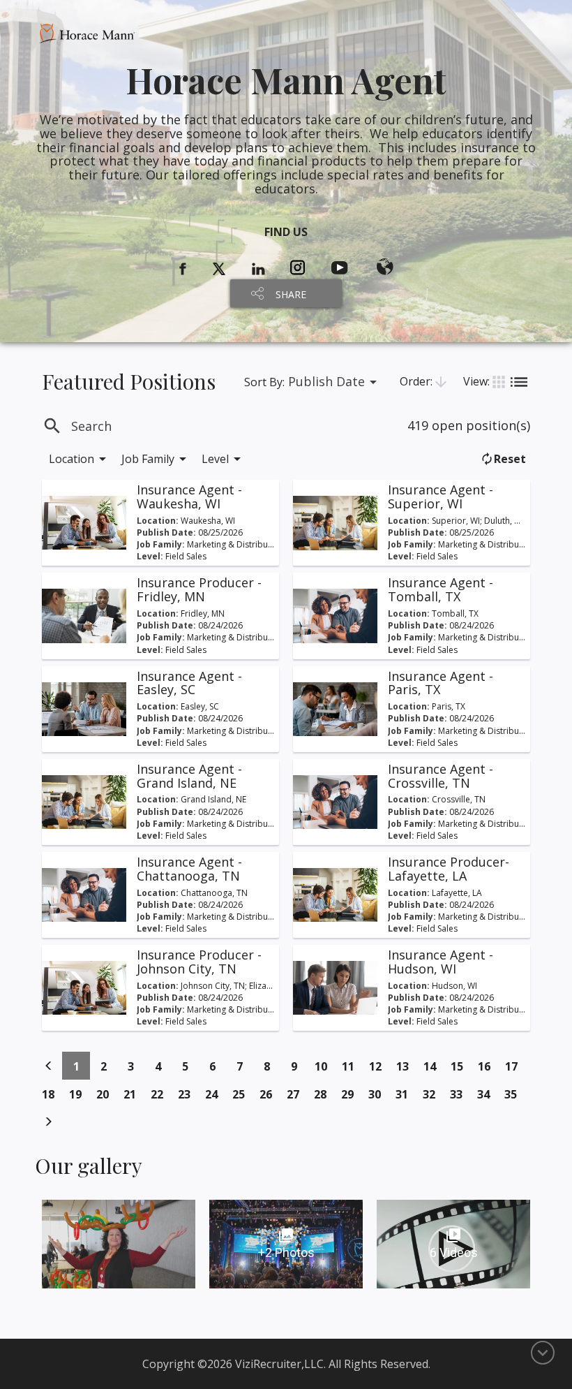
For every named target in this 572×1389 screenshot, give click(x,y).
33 (460, 1094)
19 (79, 1094)
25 (242, 1094)
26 (269, 1094)
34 (487, 1094)
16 (488, 1066)
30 (378, 1094)
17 (515, 1066)
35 (514, 1094)
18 (52, 1094)
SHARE (291, 294)
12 (379, 1066)
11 (352, 1066)
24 (215, 1094)
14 (433, 1066)
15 (461, 1066)
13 (406, 1066)
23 (188, 1094)
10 (325, 1066)
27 (297, 1094)
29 (351, 1094)
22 (161, 1094)
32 (433, 1094)
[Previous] (49, 1066)
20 (106, 1094)
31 (406, 1094)
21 (133, 1094)
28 (324, 1094)
